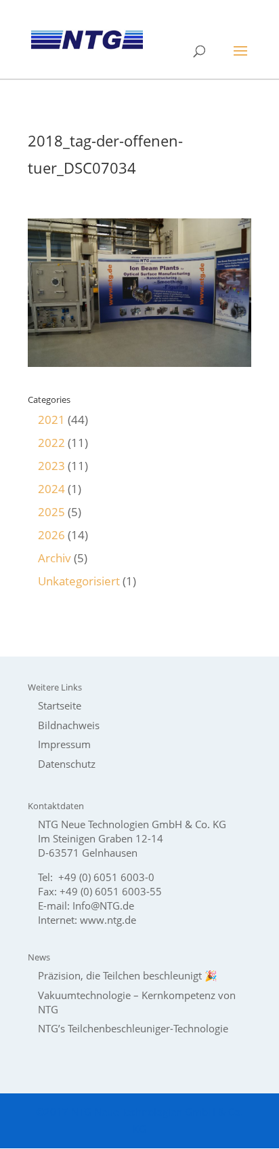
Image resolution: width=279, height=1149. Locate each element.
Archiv (54, 558)
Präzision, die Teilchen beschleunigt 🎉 (127, 975)
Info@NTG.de (103, 905)
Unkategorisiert (79, 581)
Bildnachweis (69, 725)
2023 (51, 465)
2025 (51, 512)
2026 (51, 535)
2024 (51, 488)
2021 (51, 419)
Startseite (59, 705)
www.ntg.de (108, 920)
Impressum (64, 744)
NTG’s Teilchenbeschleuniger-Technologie (133, 1028)
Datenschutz (66, 764)
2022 (51, 442)
